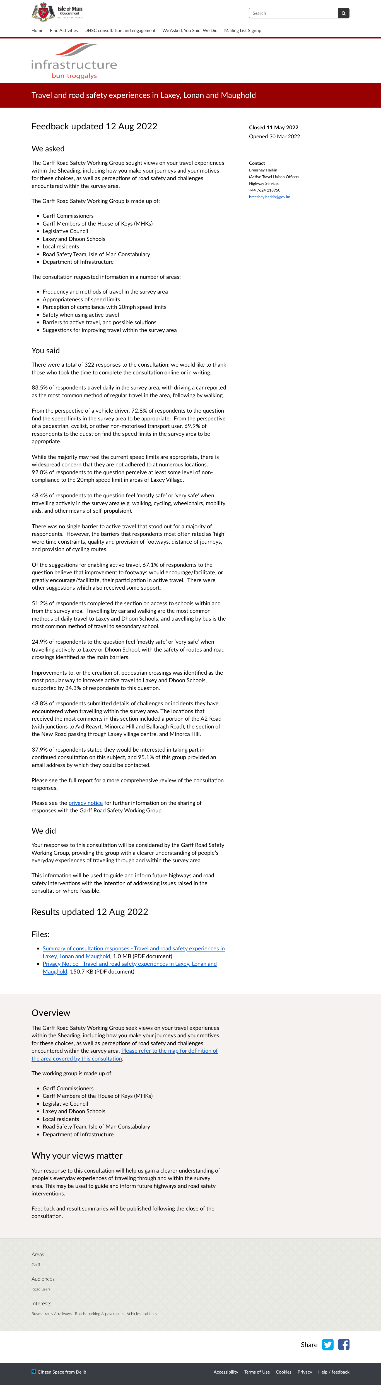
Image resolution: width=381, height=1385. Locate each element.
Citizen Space (51, 1371)
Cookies (283, 1371)
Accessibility (226, 1371)
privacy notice (86, 802)
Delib (81, 1371)
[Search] (343, 13)
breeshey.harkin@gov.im (269, 196)
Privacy (305, 1371)
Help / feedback (333, 1371)
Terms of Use (257, 1371)
